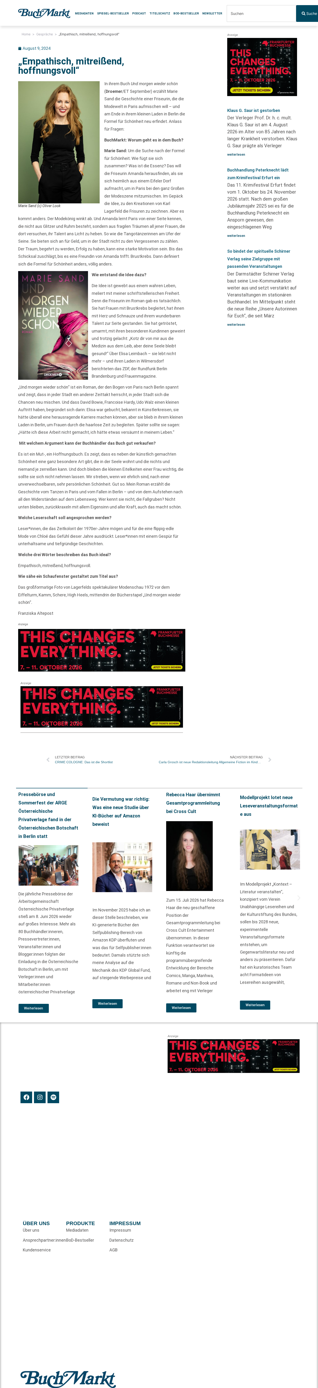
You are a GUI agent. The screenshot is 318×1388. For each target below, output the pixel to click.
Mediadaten (84, 13)
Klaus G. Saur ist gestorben (253, 110)
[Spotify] (53, 1097)
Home (26, 34)
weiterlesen (236, 154)
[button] (19, 897)
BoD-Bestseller (186, 13)
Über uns (31, 1230)
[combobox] (261, 13)
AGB (113, 1249)
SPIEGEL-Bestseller (113, 13)
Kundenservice (37, 1249)
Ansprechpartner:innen (42, 1240)
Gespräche (44, 34)
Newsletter (212, 13)
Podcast (139, 13)
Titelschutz (159, 13)
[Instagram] (40, 1097)
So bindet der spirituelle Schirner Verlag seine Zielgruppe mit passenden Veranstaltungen (258, 259)
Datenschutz (121, 1240)
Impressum (120, 1230)
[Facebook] (26, 1097)
